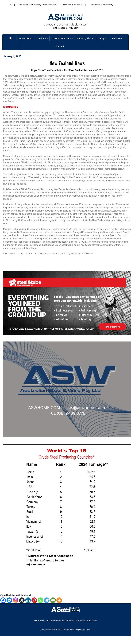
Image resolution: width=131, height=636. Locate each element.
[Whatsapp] (40, 600)
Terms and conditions (85, 620)
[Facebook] (3, 600)
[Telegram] (47, 600)
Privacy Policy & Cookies (60, 620)
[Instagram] (15, 600)
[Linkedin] (28, 600)
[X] (22, 600)
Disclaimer (39, 620)
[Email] (53, 600)
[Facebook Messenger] (9, 600)
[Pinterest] (34, 600)
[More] (59, 600)
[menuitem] (10, 38)
